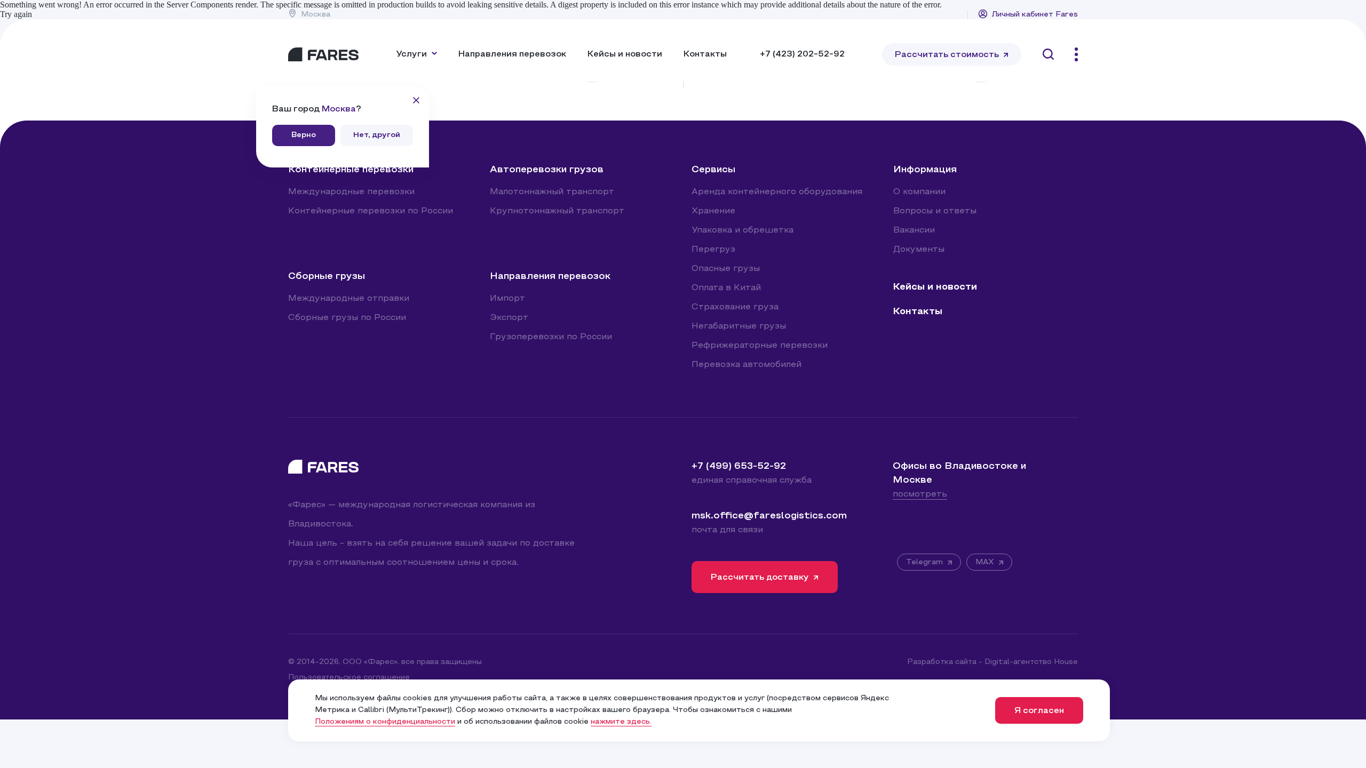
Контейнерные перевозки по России (370, 211)
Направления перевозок (512, 54)
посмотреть (920, 494)
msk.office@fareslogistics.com (769, 516)
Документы (918, 249)
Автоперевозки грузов (546, 169)
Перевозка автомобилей (746, 365)
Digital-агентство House (1031, 662)
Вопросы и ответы (934, 211)
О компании (919, 192)
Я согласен (1039, 711)
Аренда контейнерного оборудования (777, 192)
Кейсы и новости (624, 54)
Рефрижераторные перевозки (760, 345)
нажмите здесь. (621, 721)
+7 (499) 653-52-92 (739, 466)
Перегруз (713, 249)
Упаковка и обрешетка (742, 230)
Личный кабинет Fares (1034, 14)
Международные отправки (348, 298)
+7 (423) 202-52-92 (802, 54)
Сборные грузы (326, 276)
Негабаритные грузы (739, 326)
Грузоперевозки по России (551, 337)
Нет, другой (376, 135)
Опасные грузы (726, 269)
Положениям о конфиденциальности (385, 721)
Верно (303, 135)
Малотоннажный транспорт (552, 192)
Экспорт (509, 318)
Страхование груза (735, 307)
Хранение (713, 211)
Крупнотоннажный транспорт (557, 211)
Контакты (705, 54)
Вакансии (914, 230)
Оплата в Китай (726, 288)
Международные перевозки (351, 192)
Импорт (507, 298)
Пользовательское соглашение (349, 677)
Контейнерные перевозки (351, 169)
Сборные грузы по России (347, 318)
